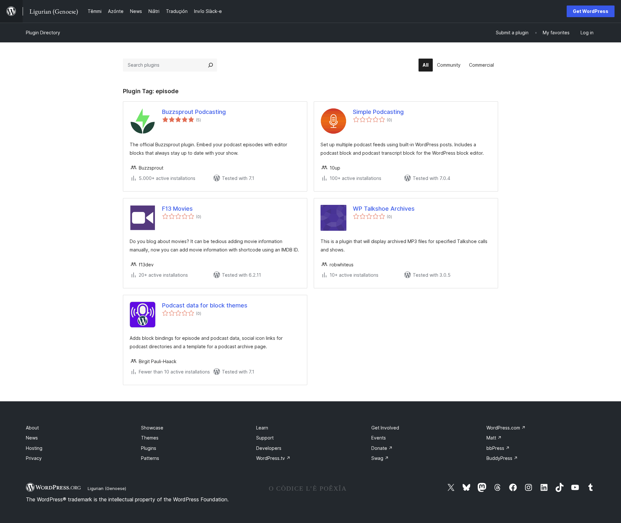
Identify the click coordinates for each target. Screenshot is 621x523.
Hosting (34, 448)
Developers (268, 448)
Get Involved (385, 427)
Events (378, 437)
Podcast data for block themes (204, 305)
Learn (262, 427)
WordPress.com (506, 427)
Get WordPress (590, 11)
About (32, 427)
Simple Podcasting (378, 111)
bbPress (498, 448)
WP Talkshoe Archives (384, 208)
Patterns (150, 458)
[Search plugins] (210, 65)
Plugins (148, 448)
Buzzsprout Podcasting (194, 111)
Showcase (152, 427)
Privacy (34, 458)
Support (265, 437)
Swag (380, 458)
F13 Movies (177, 208)
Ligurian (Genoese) (107, 488)
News (32, 437)
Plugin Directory (43, 32)
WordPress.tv (273, 458)
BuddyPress (502, 458)
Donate (382, 448)
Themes (149, 437)
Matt (494, 437)
